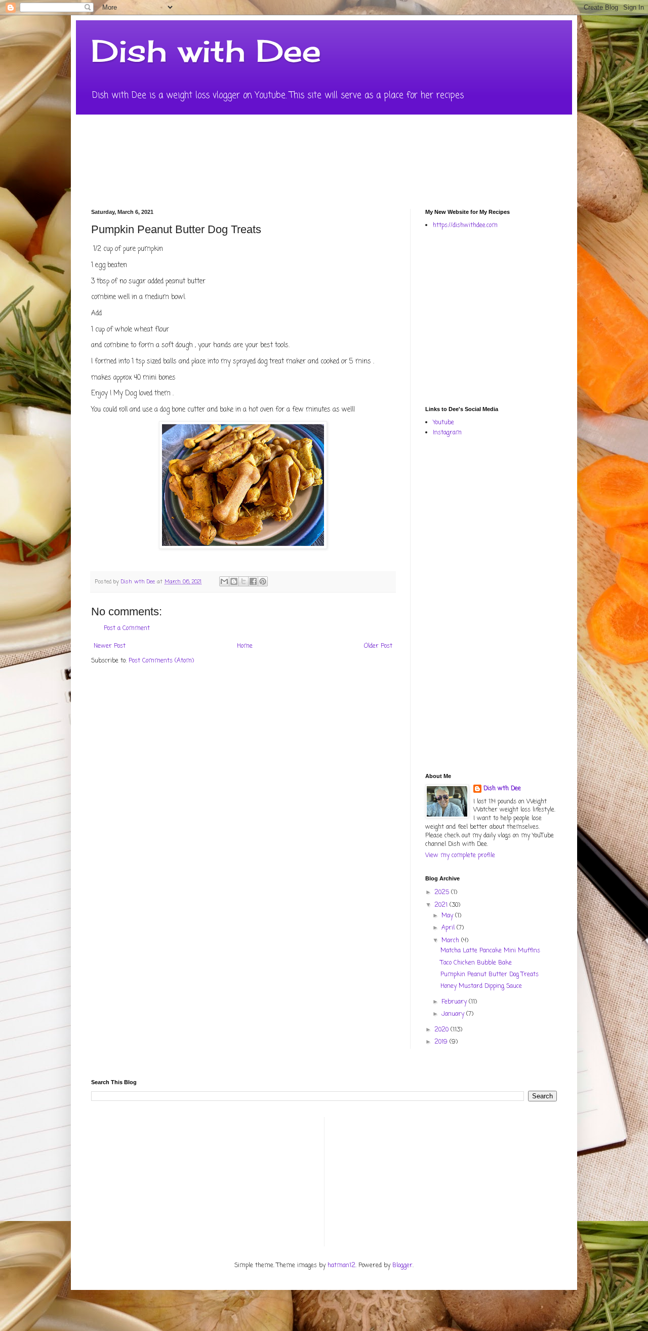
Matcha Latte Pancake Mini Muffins (490, 950)
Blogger (402, 1265)
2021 (442, 905)
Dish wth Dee (502, 789)
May (448, 915)
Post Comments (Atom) (161, 661)
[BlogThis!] (234, 581)
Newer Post (110, 646)
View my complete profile (460, 855)
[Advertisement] (536, 317)
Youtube (443, 422)
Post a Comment (127, 628)
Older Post (378, 646)
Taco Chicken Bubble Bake (476, 963)
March (451, 940)
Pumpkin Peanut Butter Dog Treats (489, 974)
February (455, 1002)
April (449, 928)
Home (245, 646)
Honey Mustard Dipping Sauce (481, 986)
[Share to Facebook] (253, 581)
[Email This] (224, 581)
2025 (442, 892)
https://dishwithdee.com (465, 225)
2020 (442, 1029)
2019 (442, 1042)
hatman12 (341, 1265)
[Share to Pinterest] (263, 581)
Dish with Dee (206, 50)
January (453, 1014)
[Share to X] (243, 581)
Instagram (447, 432)
